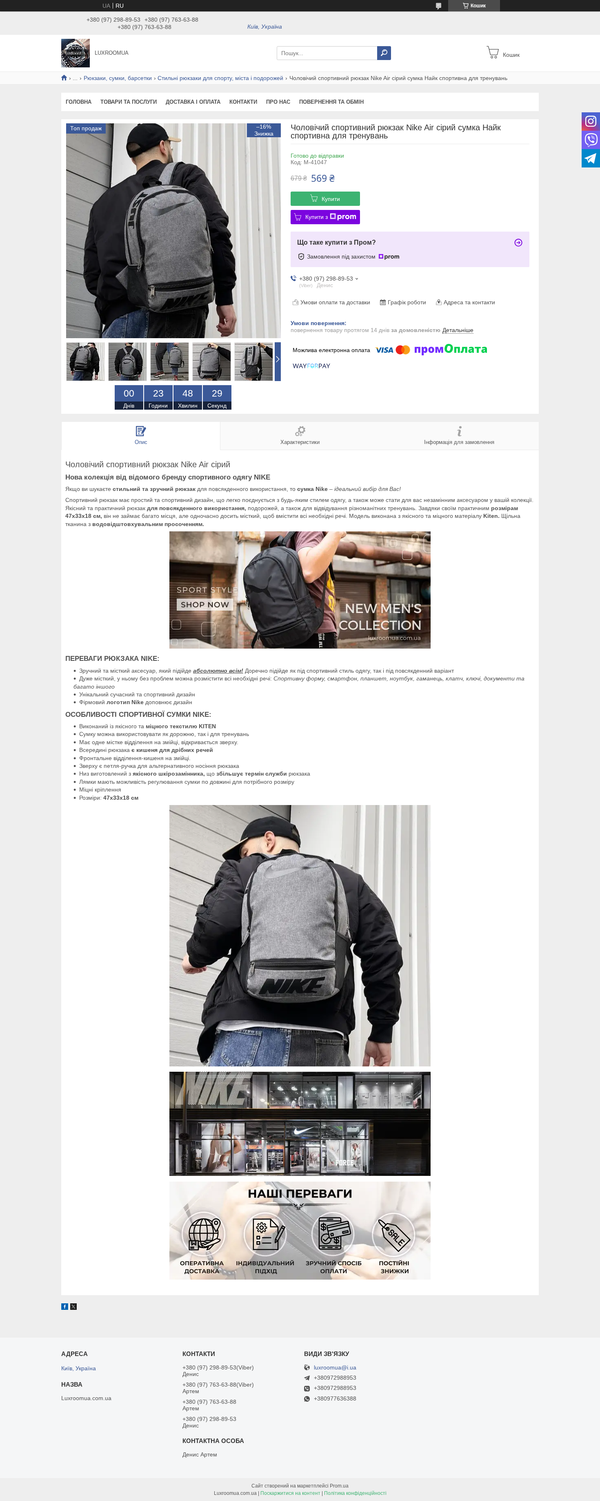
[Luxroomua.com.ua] (75, 52)
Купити (331, 199)
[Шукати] (384, 53)
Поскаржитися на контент (290, 1493)
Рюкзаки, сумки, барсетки (118, 78)
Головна (78, 102)
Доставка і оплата (193, 102)
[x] (73, 1308)
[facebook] (64, 1308)
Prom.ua (339, 1486)
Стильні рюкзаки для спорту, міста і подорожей (220, 78)
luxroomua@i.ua (335, 1368)
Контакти (243, 102)
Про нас (278, 102)
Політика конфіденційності (355, 1493)
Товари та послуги (128, 102)
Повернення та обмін (331, 102)
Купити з (316, 217)
